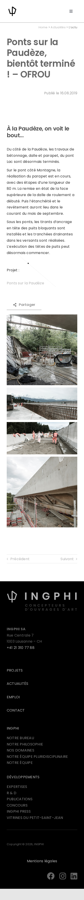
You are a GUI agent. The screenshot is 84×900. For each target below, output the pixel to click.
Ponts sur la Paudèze (25, 283)
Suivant (67, 559)
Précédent (20, 559)
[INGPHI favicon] (12, 7)
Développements (23, 777)
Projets (15, 670)
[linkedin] (74, 876)
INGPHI (13, 728)
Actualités (58, 27)
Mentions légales (42, 861)
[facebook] (51, 876)
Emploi (13, 697)
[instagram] (62, 876)
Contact (16, 710)
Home (43, 27)
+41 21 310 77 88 (20, 647)
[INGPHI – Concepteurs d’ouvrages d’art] (42, 592)
